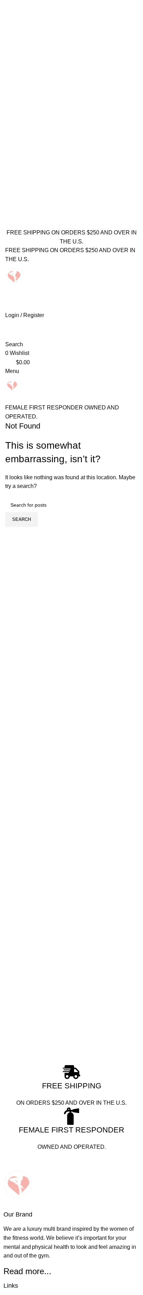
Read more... (27, 1271)
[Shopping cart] (7, 399)
